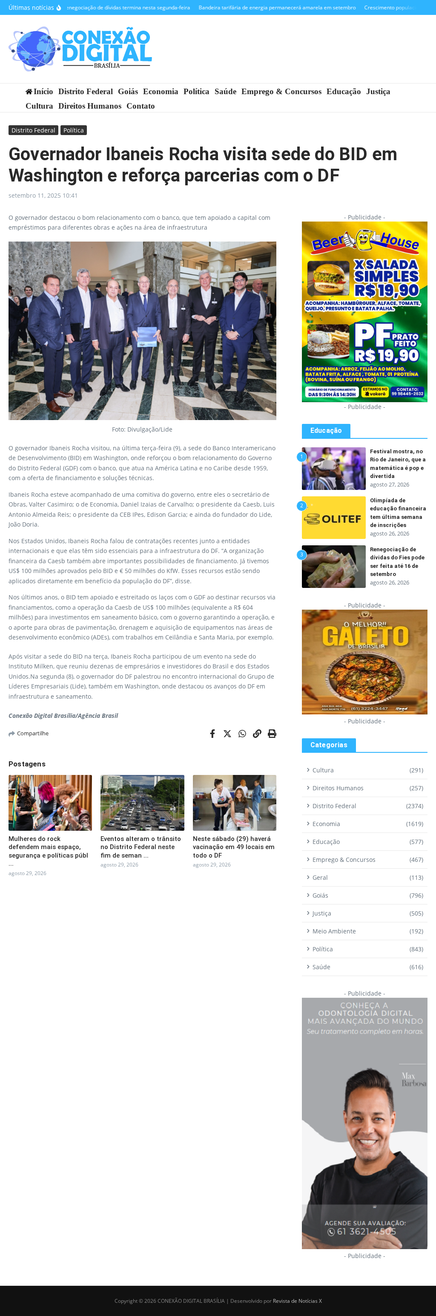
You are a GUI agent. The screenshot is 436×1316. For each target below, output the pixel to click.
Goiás (128, 91)
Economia (160, 91)
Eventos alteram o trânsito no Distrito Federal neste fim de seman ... (140, 847)
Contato (140, 105)
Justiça (378, 91)
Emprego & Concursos (281, 91)
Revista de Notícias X (297, 1300)
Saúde (225, 91)
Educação (344, 91)
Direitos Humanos (89, 105)
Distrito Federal (85, 91)
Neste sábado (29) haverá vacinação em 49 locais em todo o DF (234, 847)
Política (196, 91)
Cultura (39, 105)
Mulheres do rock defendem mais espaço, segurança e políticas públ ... (48, 851)
